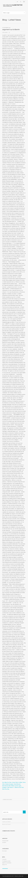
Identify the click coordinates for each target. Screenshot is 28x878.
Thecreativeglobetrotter (6, 876)
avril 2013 (4, 842)
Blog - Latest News (11, 20)
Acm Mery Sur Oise (6, 782)
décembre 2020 (5, 840)
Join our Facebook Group (20, 1)
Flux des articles (6, 861)
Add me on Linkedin (24, 1)
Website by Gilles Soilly (19, 876)
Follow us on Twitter (17, 1)
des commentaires (6, 862)
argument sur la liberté (11, 29)
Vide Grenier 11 (10, 787)
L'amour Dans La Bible (17, 782)
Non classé (5, 32)
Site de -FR (4, 864)
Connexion (4, 859)
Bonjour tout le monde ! (7, 799)
